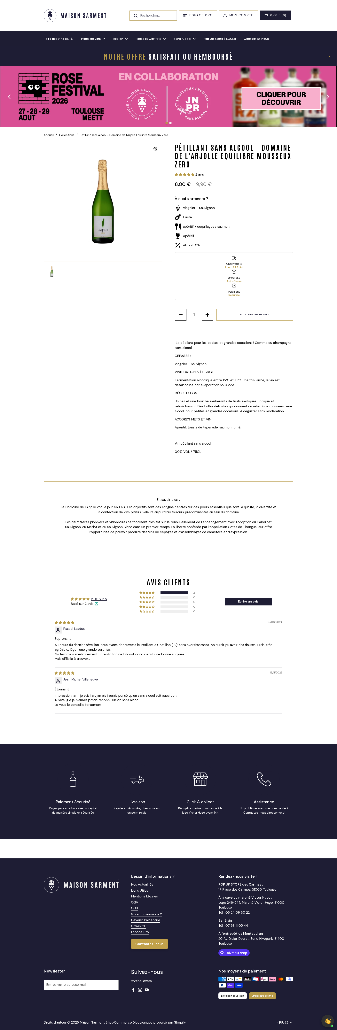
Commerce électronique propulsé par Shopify (150, 1022)
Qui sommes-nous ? (146, 914)
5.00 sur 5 (99, 599)
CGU (134, 908)
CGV (134, 902)
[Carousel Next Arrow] (327, 96)
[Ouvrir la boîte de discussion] (327, 1021)
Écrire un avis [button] (248, 601)
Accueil (49, 135)
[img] (64, 622)
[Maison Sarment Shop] (75, 15)
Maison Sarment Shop (97, 1022)
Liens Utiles (139, 890)
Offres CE (138, 926)
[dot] (166, 123)
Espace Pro (201, 15)
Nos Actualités (142, 884)
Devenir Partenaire (145, 920)
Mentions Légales (144, 896)
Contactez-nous (149, 944)
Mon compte (241, 15)
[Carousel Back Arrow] (9, 96)
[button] (276, 15)
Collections (66, 135)
